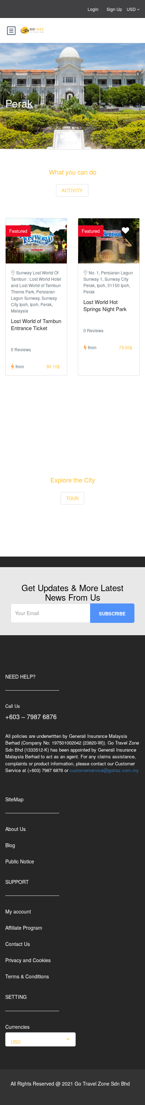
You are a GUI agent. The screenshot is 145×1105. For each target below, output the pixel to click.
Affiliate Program (23, 927)
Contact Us (17, 943)
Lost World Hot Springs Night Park (105, 305)
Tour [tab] (72, 498)
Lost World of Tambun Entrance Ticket (36, 324)
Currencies (17, 1026)
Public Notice (19, 861)
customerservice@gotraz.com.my (104, 770)
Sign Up (114, 9)
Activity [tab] (72, 190)
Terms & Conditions (27, 976)
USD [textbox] (15, 1041)
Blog (10, 845)
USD (132, 9)
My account (18, 911)
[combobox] (40, 1039)
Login (93, 9)
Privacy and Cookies (28, 960)
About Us (15, 828)
